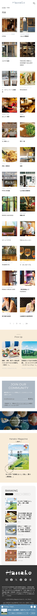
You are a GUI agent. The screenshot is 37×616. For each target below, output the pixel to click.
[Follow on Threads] (30, 579)
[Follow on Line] (25, 579)
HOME (4, 7)
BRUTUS (8, 602)
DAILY (9, 494)
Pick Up (18, 337)
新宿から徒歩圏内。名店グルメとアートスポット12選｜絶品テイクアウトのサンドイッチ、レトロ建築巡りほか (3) (21, 610)
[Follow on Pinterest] (21, 579)
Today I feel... (9, 607)
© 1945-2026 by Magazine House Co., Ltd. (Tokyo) (18, 599)
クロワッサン (22, 602)
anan (4, 602)
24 (27, 323)
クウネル (32, 602)
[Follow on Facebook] (11, 579)
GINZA (27, 602)
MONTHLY (26, 494)
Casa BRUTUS (14, 602)
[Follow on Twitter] (16, 579)
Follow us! (18, 426)
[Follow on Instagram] (6, 579)
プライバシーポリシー (22, 403)
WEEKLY (17, 494)
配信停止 (30, 398)
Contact (9, 595)
